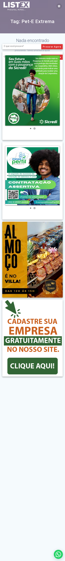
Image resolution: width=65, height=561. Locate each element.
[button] (58, 554)
